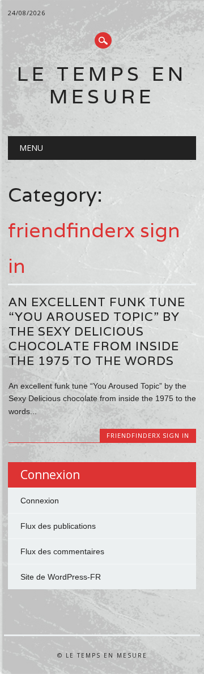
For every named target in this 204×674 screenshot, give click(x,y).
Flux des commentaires (62, 551)
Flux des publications (58, 525)
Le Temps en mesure (102, 85)
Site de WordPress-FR (60, 576)
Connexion (39, 500)
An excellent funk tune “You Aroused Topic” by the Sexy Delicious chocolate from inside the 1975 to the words (96, 331)
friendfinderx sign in (148, 435)
